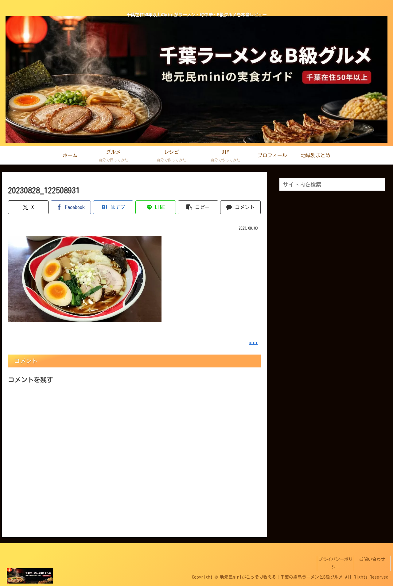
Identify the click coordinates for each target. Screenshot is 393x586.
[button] (198, 207)
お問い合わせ (372, 559)
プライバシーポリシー (335, 563)
